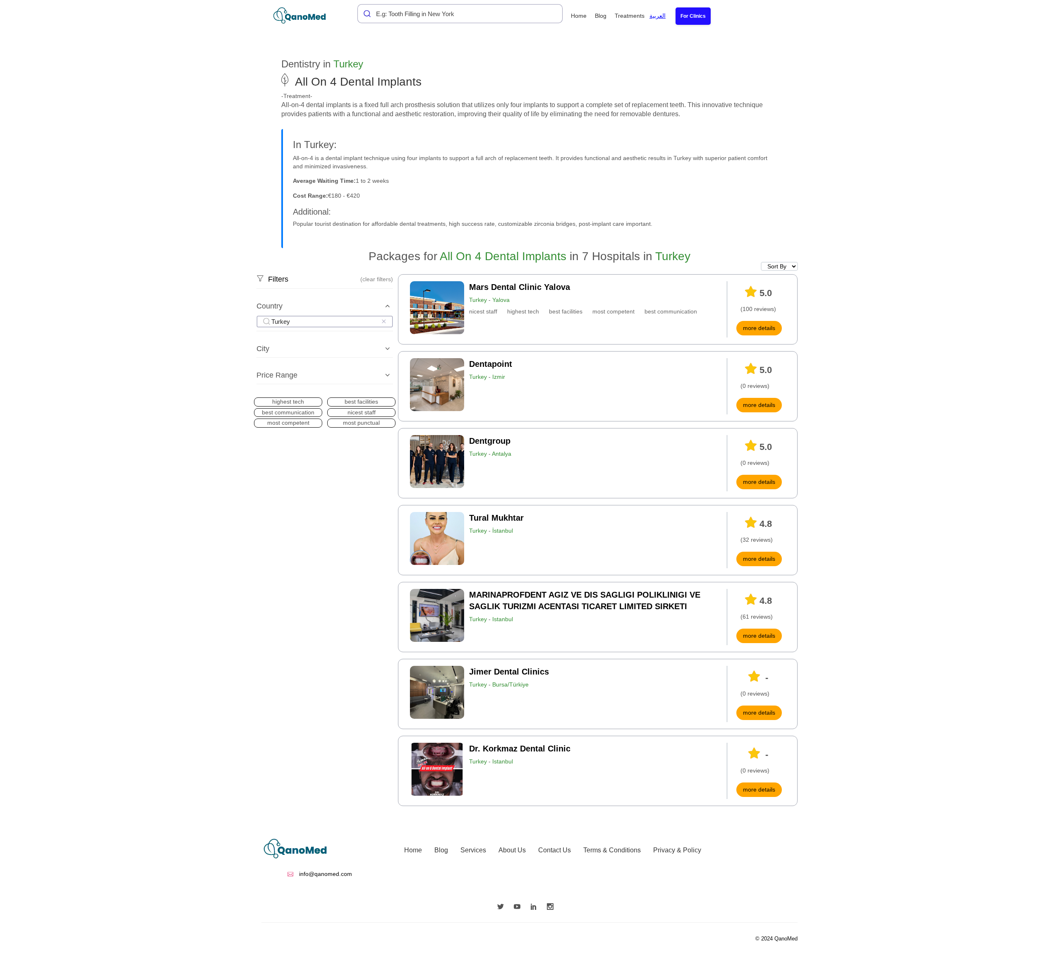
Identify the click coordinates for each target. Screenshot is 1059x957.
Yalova (501, 300)
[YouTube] (519, 907)
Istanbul (502, 619)
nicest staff (483, 311)
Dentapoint (490, 363)
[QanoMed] (305, 15)
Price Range (276, 375)
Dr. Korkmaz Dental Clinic (519, 748)
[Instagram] (552, 907)
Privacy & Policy (677, 850)
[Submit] (365, 14)
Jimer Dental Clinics (509, 671)
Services (473, 850)
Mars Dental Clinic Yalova (519, 287)
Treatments (630, 15)
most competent (613, 311)
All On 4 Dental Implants (503, 256)
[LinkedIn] (535, 907)
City (262, 349)
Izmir (498, 376)
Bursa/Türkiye (510, 684)
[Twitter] (502, 907)
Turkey (348, 63)
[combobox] (460, 13)
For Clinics (693, 16)
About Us (512, 850)
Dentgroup (489, 440)
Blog (600, 15)
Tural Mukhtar (496, 517)
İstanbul (502, 530)
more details (759, 328)
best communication (671, 311)
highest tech (523, 311)
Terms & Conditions (612, 850)
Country (269, 306)
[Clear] (383, 321)
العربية (657, 15)
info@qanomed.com (324, 874)
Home (579, 15)
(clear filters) (376, 279)
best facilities (565, 311)
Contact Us (554, 850)
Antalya (501, 453)
